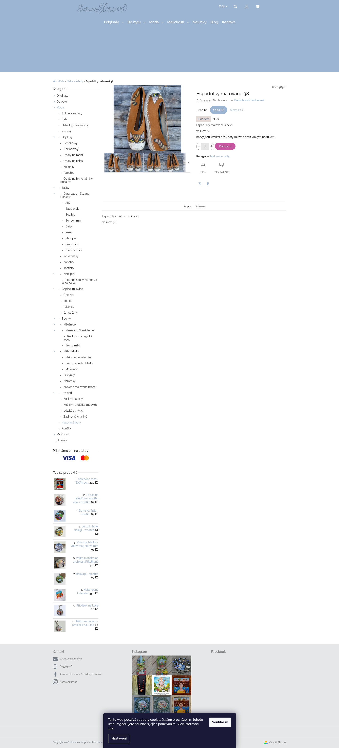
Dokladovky (71, 149)
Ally (67, 202)
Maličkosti (63, 434)
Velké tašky (70, 256)
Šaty (64, 119)
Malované (71, 369)
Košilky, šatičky (73, 398)
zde (110, 728)
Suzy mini (71, 244)
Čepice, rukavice (72, 289)
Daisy (69, 226)
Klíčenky (68, 166)
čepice (67, 300)
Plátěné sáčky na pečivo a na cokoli (79, 281)
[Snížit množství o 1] (199, 146)
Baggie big (72, 208)
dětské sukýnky (73, 410)
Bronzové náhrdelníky (79, 363)
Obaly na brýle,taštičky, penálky (77, 180)
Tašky (65, 187)
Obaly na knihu (73, 160)
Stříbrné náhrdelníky (78, 357)
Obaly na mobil (73, 155)
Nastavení (119, 738)
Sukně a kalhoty (71, 113)
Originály (62, 95)
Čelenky (68, 294)
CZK (222, 6)
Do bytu (62, 101)
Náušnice (69, 324)
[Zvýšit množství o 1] (211, 146)
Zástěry (66, 131)
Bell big (70, 214)
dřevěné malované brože (79, 387)
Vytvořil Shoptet (277, 742)
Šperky (66, 318)
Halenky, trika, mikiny (75, 125)
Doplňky (66, 137)
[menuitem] (113, 22)
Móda (60, 107)
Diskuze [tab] (200, 206)
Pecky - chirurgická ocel (78, 338)
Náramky (69, 381)
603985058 (66, 666)
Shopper (71, 238)
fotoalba (68, 172)
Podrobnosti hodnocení (249, 100)
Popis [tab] (187, 206)
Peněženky (70, 143)
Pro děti (66, 392)
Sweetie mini (73, 250)
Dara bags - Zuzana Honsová (74, 195)
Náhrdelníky (71, 351)
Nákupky (69, 273)
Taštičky (68, 268)
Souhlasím (220, 722)
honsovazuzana (68, 682)
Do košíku (225, 146)
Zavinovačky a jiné (75, 416)
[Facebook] (207, 183)
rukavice (68, 306)
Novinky (62, 440)
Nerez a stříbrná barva (79, 330)
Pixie (68, 232)
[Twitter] (199, 183)
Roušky (66, 428)
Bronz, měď (72, 345)
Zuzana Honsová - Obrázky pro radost (81, 674)
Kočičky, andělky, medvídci (80, 404)
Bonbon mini (73, 220)
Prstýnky (69, 375)
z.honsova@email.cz (71, 658)
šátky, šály (70, 312)
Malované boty (71, 422)
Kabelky (68, 262)
